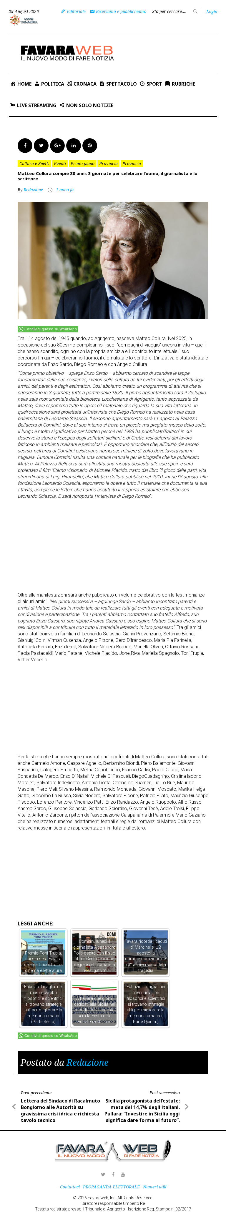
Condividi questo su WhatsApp (50, 329)
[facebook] (113, 1174)
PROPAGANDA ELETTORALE (111, 1187)
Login (211, 11)
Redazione (33, 189)
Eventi (60, 163)
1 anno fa (65, 189)
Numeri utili (154, 1187)
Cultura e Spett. (34, 163)
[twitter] (103, 1174)
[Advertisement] (122, 543)
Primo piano (82, 163)
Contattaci (70, 1187)
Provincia (108, 163)
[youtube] (123, 1174)
